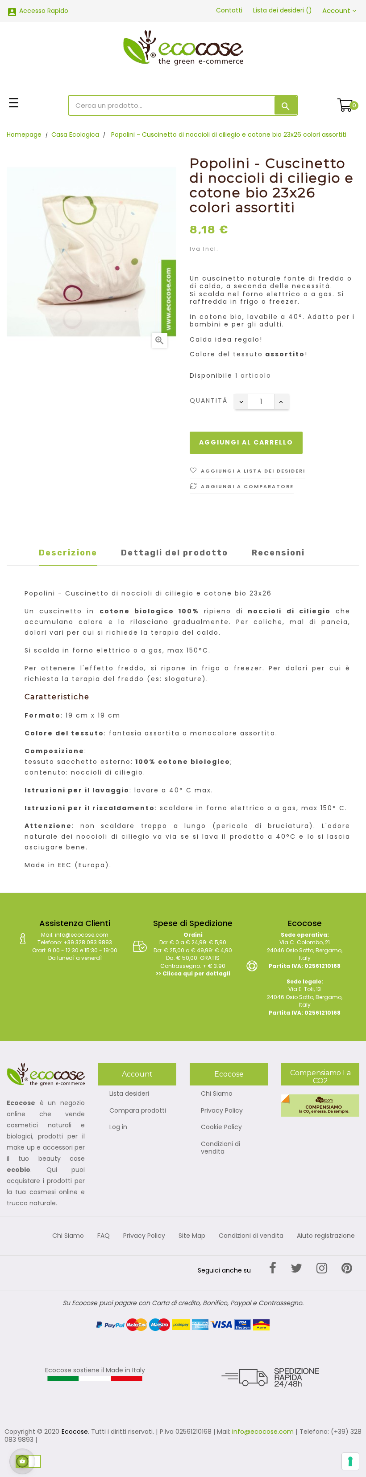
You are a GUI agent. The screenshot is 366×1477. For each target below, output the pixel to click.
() (282, 10)
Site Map (192, 1236)
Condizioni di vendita (220, 1148)
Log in (118, 1127)
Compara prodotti (137, 1111)
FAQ (103, 1236)
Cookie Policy (221, 1127)
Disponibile (211, 376)
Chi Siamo (217, 1094)
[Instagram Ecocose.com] (321, 1268)
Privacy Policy (222, 1111)
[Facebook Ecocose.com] (272, 1268)
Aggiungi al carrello (246, 442)
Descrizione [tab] (68, 553)
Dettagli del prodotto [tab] (174, 553)
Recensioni (278, 553)
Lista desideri (129, 1094)
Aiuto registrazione (326, 1236)
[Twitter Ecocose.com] (296, 1268)
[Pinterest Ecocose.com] (346, 1268)
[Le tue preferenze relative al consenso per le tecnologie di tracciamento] (350, 1461)
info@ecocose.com (263, 1431)
